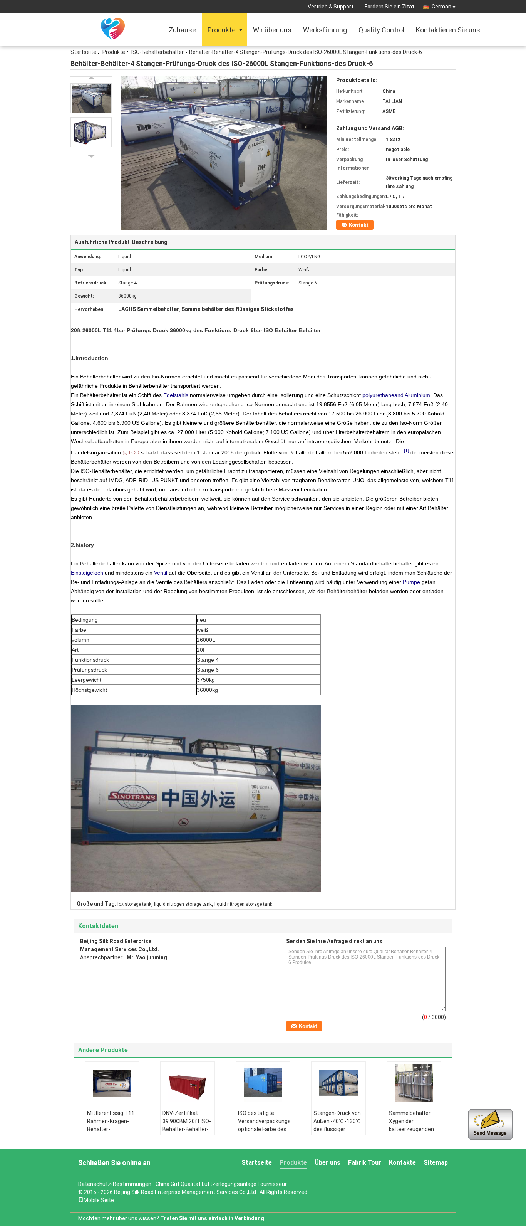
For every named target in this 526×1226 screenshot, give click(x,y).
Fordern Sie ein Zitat (389, 6)
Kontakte (402, 1162)
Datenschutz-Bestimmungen (114, 1184)
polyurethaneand (383, 395)
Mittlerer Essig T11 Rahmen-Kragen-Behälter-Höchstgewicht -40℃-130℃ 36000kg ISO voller (110, 1133)
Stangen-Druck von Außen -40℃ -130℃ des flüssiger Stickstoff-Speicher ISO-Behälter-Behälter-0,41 (338, 1133)
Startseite (83, 52)
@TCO (130, 452)
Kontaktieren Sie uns (448, 30)
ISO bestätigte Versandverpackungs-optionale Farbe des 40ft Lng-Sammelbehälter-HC (264, 1133)
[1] (406, 450)
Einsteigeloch (87, 573)
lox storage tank (134, 904)
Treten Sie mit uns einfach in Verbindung (212, 1218)
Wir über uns (272, 30)
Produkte (222, 30)
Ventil (160, 573)
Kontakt (359, 225)
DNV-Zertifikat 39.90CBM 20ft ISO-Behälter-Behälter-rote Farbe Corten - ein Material (186, 1129)
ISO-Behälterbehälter (157, 52)
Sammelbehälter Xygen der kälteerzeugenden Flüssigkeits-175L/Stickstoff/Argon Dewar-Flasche (415, 1133)
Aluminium (417, 395)
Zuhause (182, 30)
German (441, 6)
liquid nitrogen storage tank (183, 904)
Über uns (327, 1162)
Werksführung (325, 30)
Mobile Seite (99, 1200)
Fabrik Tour (364, 1162)
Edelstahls (175, 395)
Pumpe (411, 582)
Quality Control (381, 30)
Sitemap (436, 1162)
